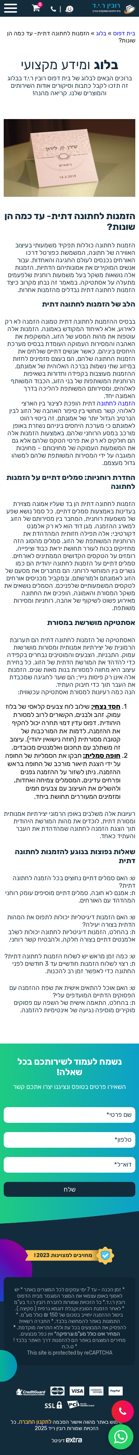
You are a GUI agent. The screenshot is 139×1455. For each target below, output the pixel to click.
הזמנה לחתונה (116, 403)
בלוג (101, 33)
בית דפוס (124, 33)
